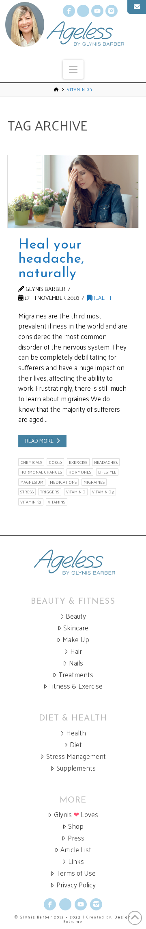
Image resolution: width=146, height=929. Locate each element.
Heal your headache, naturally (51, 259)
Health (101, 297)
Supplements (76, 768)
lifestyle (107, 472)
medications (63, 482)
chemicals (31, 462)
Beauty (76, 616)
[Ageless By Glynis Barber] (73, 562)
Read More (39, 441)
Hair (76, 651)
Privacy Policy (76, 885)
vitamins (56, 502)
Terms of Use (76, 873)
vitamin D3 (103, 491)
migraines (94, 482)
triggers (49, 491)
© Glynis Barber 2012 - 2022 (48, 917)
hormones (80, 472)
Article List (75, 849)
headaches (106, 462)
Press (76, 838)
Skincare (75, 628)
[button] (73, 69)
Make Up (75, 639)
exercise (78, 462)
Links (76, 861)
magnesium (31, 482)
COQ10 (55, 462)
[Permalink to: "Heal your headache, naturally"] (73, 191)
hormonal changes (41, 472)
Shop (76, 826)
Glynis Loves (76, 814)
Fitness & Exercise (76, 686)
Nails (76, 663)
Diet (76, 744)
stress (27, 491)
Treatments (76, 674)
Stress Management (76, 756)
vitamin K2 (30, 502)
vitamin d (76, 491)
